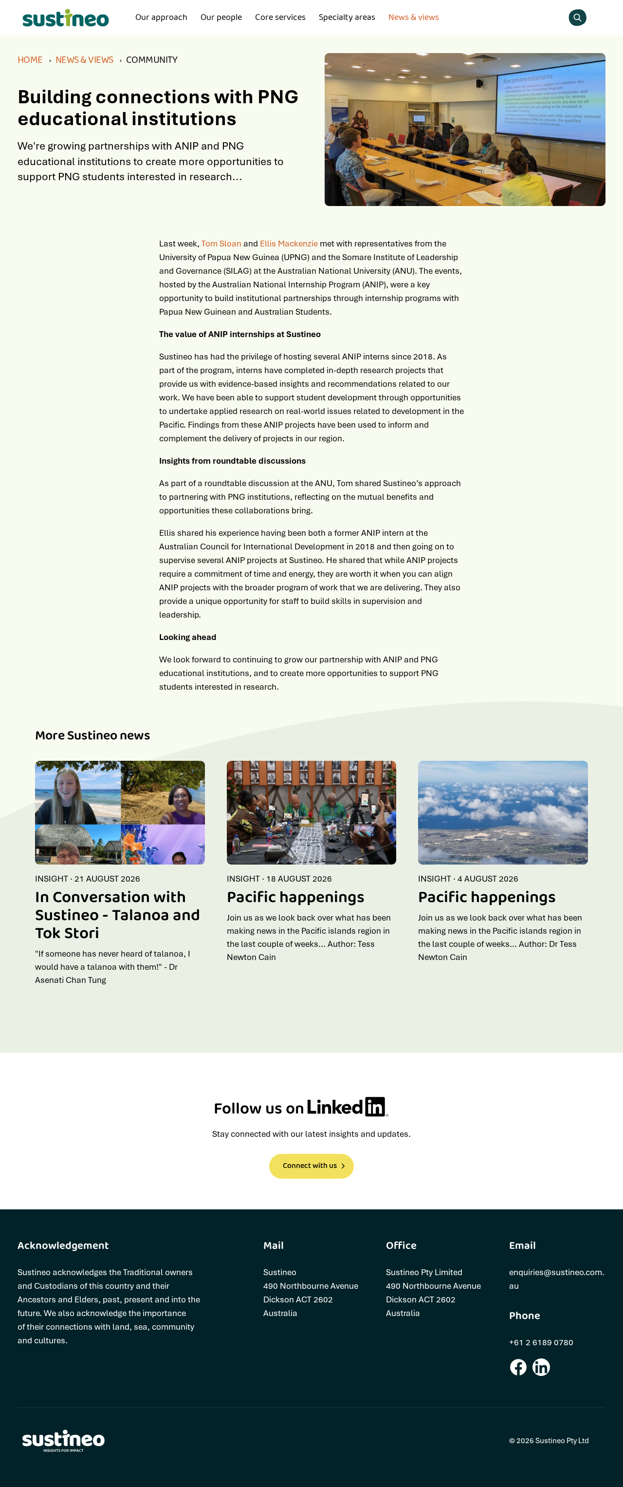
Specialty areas (347, 17)
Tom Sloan (221, 243)
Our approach (161, 17)
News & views (413, 17)
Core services (280, 17)
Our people (221, 17)
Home (30, 60)
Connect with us (310, 1166)
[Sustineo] (66, 17)
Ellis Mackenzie (289, 243)
